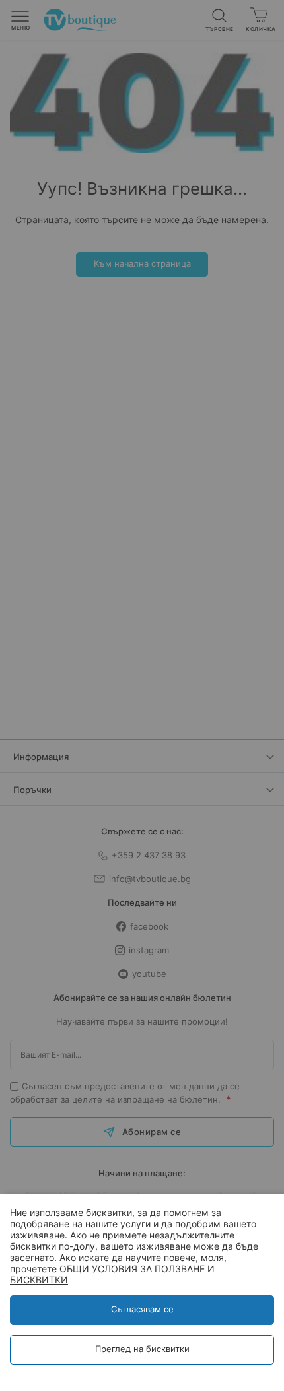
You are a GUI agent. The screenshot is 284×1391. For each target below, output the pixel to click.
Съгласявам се (142, 1309)
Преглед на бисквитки (142, 1348)
